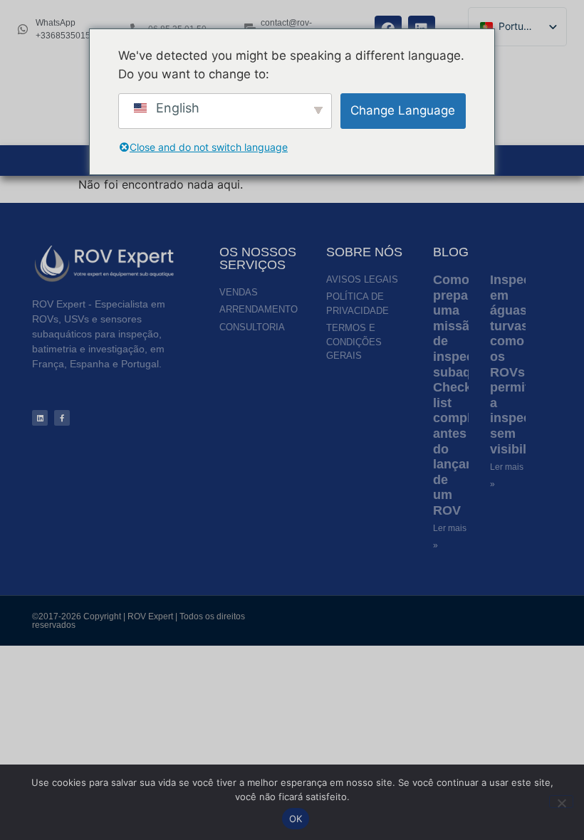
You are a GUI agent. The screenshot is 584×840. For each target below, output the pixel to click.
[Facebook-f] (62, 418)
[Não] (561, 801)
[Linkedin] (40, 418)
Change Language (402, 110)
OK (296, 818)
